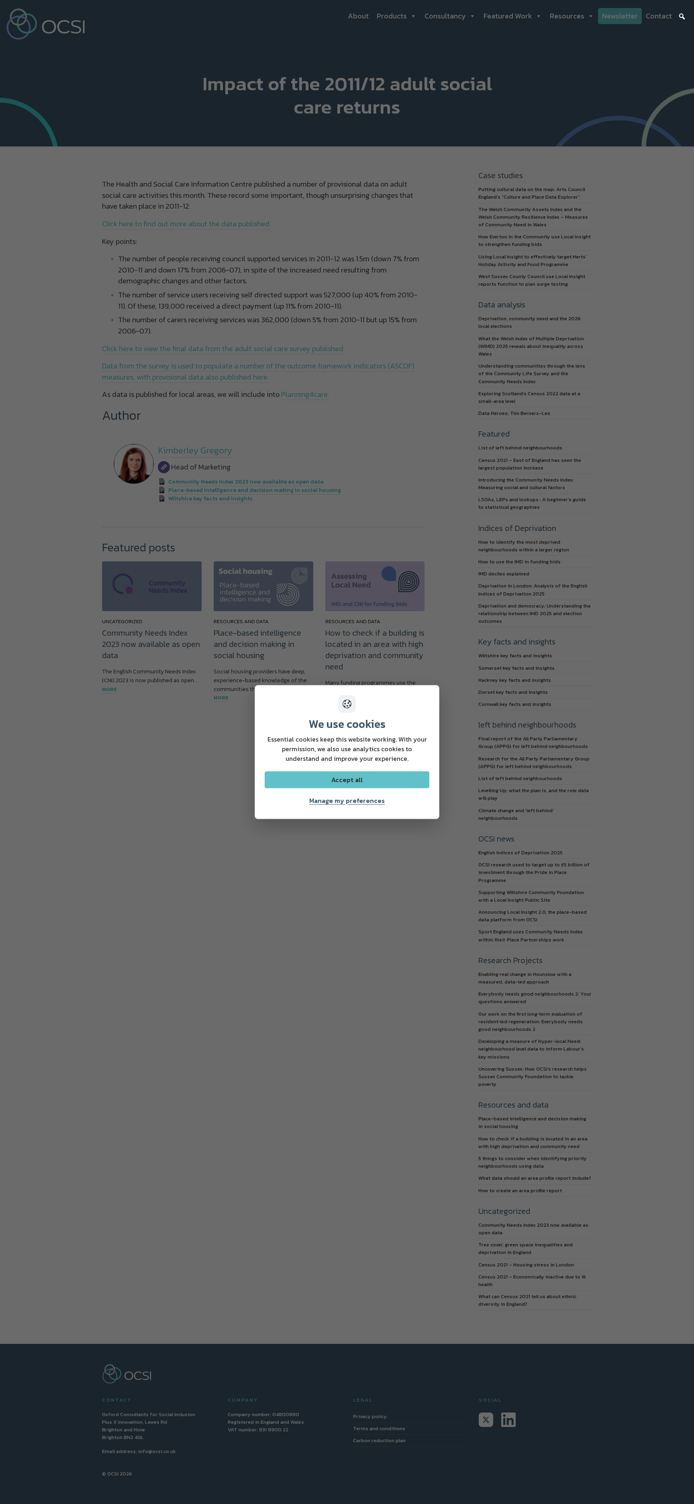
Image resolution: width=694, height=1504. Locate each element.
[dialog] (347, 752)
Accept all (347, 780)
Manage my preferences (347, 800)
